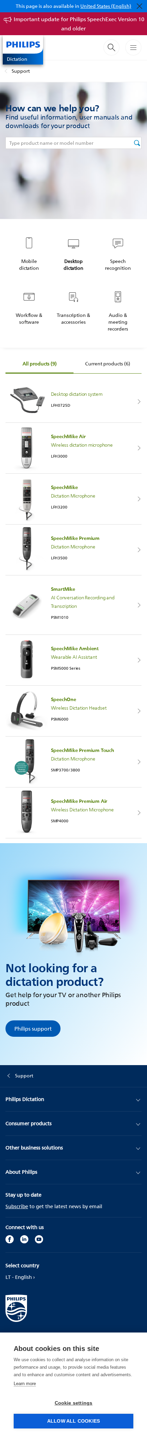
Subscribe (16, 1206)
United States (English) (105, 6)
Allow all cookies (73, 1421)
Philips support (33, 1028)
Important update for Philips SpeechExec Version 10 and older (79, 23)
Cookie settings (74, 1403)
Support (21, 71)
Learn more (25, 1383)
